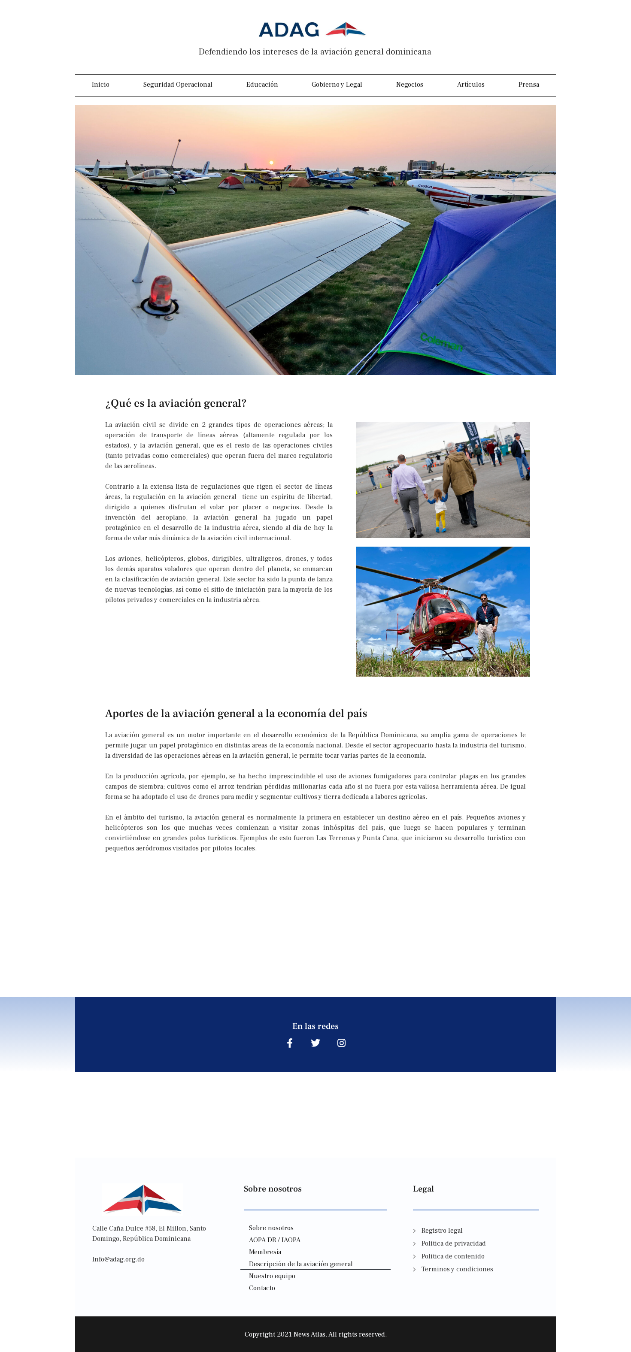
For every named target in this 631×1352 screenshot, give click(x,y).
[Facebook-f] (289, 1042)
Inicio (100, 84)
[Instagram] (341, 1042)
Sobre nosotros (271, 1228)
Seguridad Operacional (177, 84)
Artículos (471, 84)
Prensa (529, 84)
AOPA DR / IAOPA (274, 1240)
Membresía (265, 1252)
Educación (262, 84)
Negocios (409, 84)
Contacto (262, 1288)
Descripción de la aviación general (301, 1264)
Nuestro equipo (272, 1276)
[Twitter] (315, 1042)
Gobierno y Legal (337, 84)
